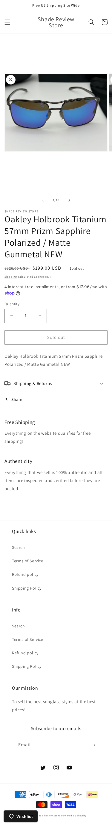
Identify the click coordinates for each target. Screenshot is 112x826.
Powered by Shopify (74, 815)
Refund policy (25, 574)
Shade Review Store (48, 815)
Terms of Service (27, 561)
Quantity (11, 303)
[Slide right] (69, 200)
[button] (7, 22)
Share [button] (16, 399)
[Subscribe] (93, 745)
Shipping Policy (27, 588)
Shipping (10, 277)
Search (18, 547)
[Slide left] (43, 200)
